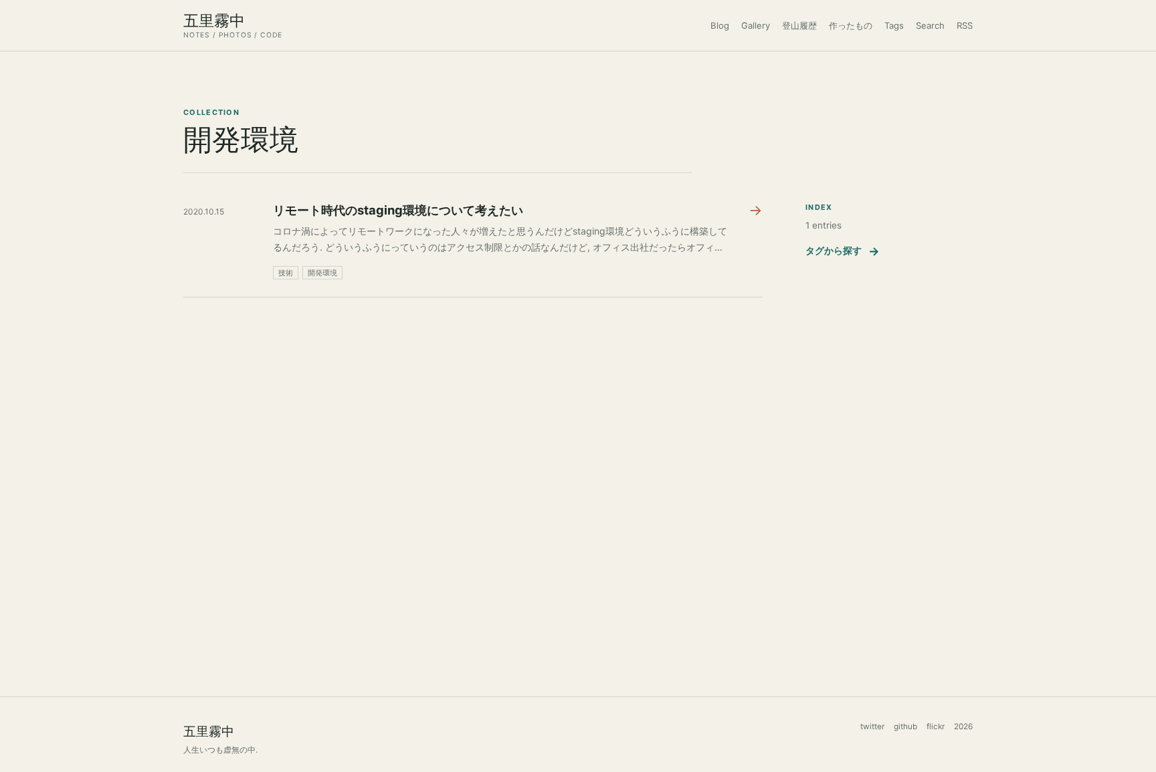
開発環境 (322, 272)
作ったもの (850, 25)
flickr (936, 726)
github (905, 726)
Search (930, 25)
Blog (719, 25)
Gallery (755, 25)
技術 (285, 272)
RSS (965, 25)
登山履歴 (799, 25)
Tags (894, 25)
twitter (872, 726)
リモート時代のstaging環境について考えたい (398, 210)
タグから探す (842, 251)
